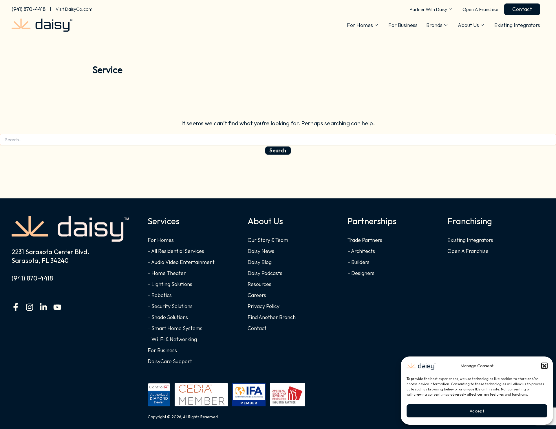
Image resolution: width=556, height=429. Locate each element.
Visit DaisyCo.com (74, 9)
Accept (477, 411)
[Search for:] (278, 139)
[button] (544, 366)
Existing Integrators (517, 25)
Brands (434, 25)
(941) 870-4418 (28, 9)
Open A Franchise (480, 9)
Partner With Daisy (428, 9)
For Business (403, 25)
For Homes (360, 25)
